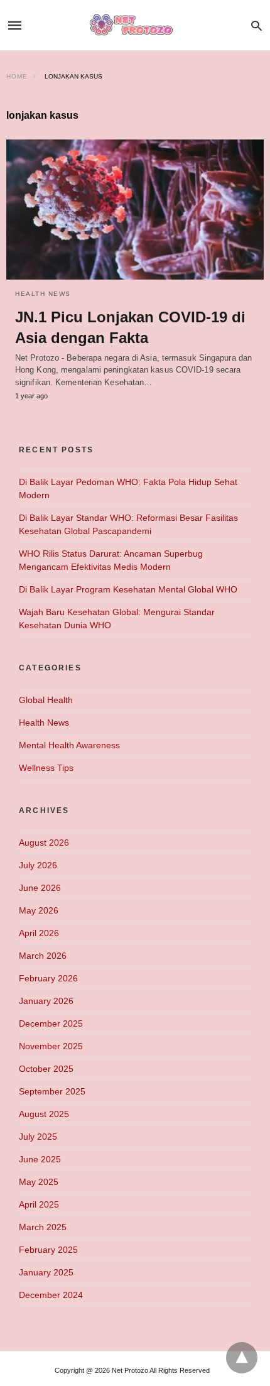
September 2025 (52, 1091)
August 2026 (44, 843)
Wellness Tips (46, 768)
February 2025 (48, 1250)
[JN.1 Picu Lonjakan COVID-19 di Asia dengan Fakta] (135, 209)
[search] (256, 25)
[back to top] (241, 1357)
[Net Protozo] (134, 25)
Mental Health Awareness (69, 745)
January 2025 (46, 1272)
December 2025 (51, 1023)
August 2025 (44, 1114)
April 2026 (39, 933)
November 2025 (51, 1046)
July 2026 (38, 865)
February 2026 (48, 978)
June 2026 (40, 888)
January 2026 (46, 1001)
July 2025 (38, 1137)
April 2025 (39, 1204)
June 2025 (40, 1159)
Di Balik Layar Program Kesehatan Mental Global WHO (128, 589)
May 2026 (38, 910)
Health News (43, 293)
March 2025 (43, 1227)
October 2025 (46, 1069)
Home (17, 76)
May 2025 (38, 1182)
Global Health (46, 700)
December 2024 (51, 1295)
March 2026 (43, 956)
